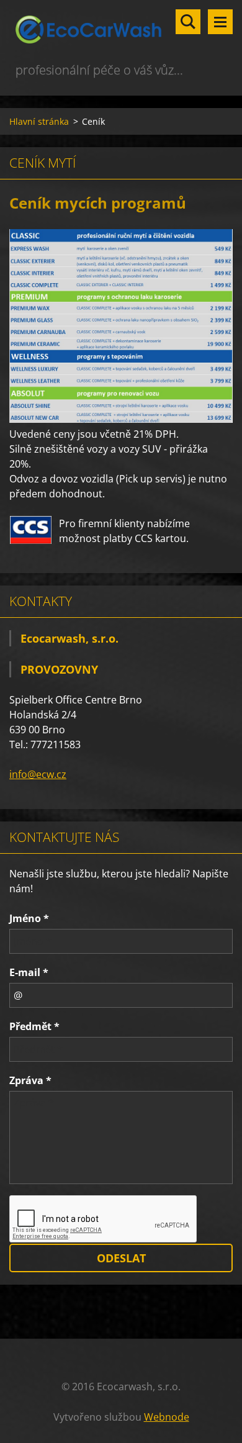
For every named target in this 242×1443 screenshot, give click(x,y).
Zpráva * (30, 1080)
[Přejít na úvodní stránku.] (121, 30)
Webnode (166, 1417)
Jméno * (29, 918)
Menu (220, 21)
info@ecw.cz (37, 774)
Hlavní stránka (39, 121)
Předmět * (34, 1026)
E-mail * (28, 972)
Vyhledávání (188, 21)
